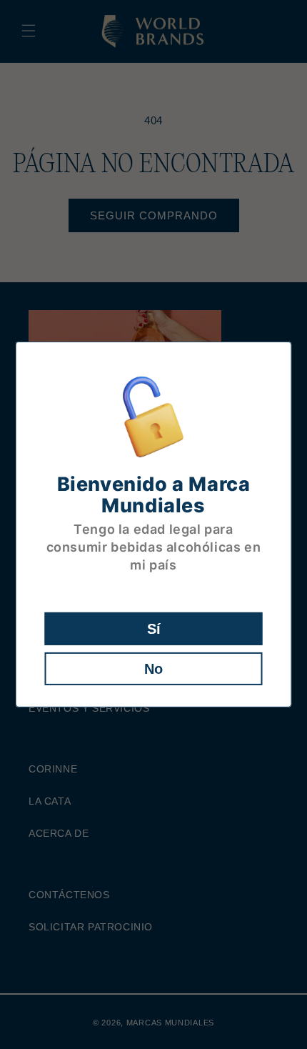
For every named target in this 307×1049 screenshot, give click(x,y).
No (153, 669)
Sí (154, 629)
